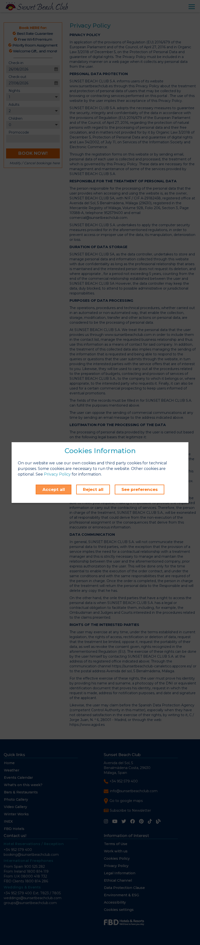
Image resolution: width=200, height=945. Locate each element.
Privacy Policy (57, 474)
